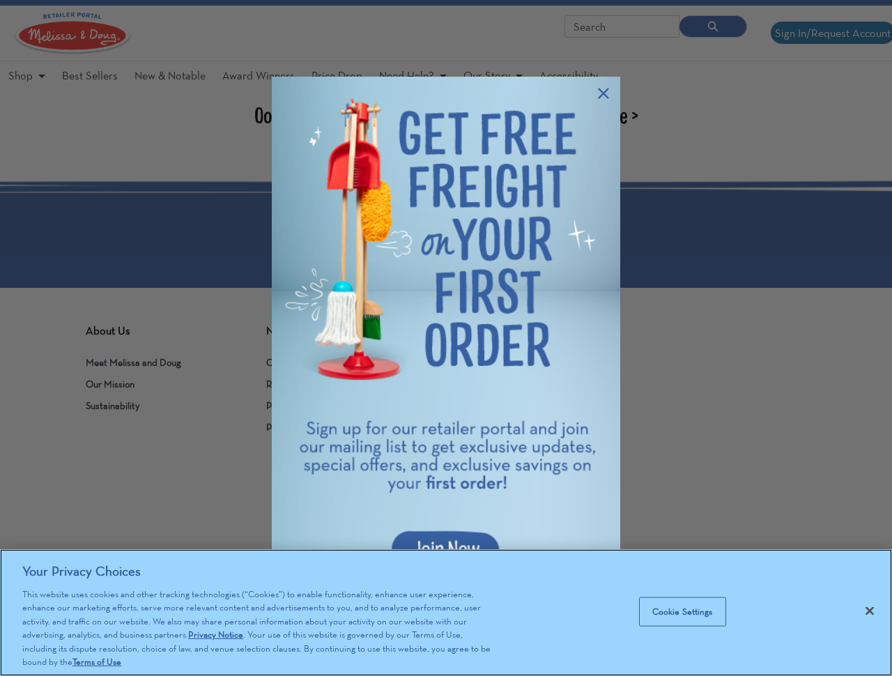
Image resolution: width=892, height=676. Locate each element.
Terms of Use (96, 662)
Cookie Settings (682, 611)
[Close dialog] (603, 93)
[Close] (869, 610)
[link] (446, 338)
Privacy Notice (215, 634)
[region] (446, 612)
